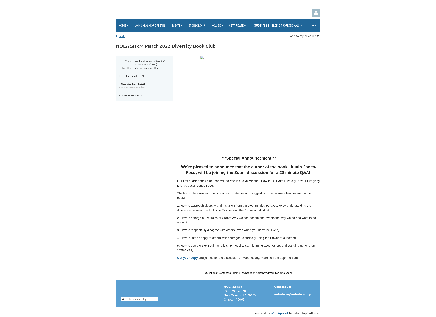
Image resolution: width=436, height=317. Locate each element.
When (128, 60)
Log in (316, 13)
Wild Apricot (279, 313)
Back (122, 36)
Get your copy (187, 258)
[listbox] (305, 36)
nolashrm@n (283, 294)
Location (126, 67)
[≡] (313, 25)
